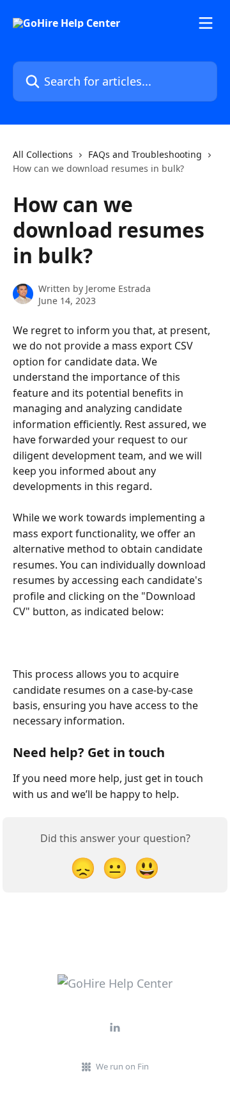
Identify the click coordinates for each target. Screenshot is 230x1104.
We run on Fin (122, 1066)
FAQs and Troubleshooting (145, 154)
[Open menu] (205, 23)
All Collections (43, 154)
